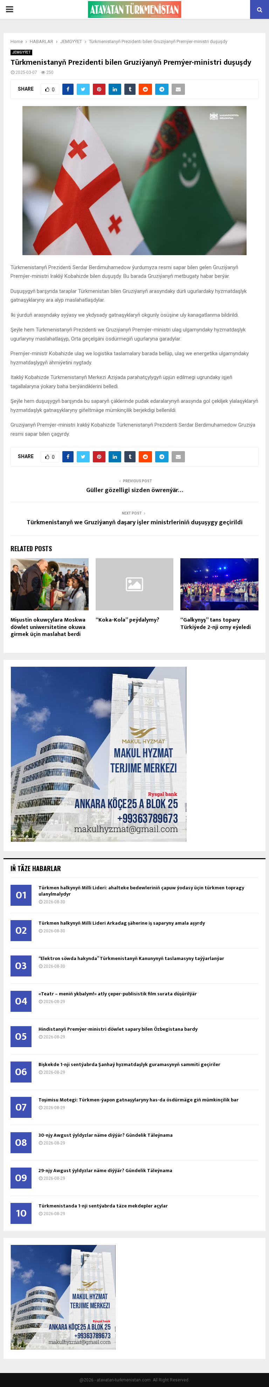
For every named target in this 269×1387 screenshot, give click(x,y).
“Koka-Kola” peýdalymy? (127, 620)
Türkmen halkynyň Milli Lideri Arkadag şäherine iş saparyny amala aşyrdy (122, 923)
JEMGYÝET (21, 52)
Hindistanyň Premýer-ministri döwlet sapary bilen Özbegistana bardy (118, 1029)
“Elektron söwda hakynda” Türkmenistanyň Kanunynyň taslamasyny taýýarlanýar (131, 958)
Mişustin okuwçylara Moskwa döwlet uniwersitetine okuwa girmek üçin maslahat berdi (48, 627)
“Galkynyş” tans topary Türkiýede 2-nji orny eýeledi (215, 623)
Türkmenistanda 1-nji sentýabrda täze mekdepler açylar (103, 1206)
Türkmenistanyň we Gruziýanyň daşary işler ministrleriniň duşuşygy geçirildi (135, 522)
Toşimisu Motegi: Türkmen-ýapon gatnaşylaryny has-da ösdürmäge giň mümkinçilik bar (139, 1100)
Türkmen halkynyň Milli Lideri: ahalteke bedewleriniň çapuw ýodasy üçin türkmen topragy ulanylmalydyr (141, 891)
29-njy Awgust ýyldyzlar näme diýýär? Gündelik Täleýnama (105, 1171)
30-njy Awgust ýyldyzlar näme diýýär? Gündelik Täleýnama (106, 1135)
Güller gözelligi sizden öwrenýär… (134, 490)
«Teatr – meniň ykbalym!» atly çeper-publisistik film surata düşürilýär (118, 994)
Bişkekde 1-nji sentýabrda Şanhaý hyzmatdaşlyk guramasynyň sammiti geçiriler (129, 1064)
